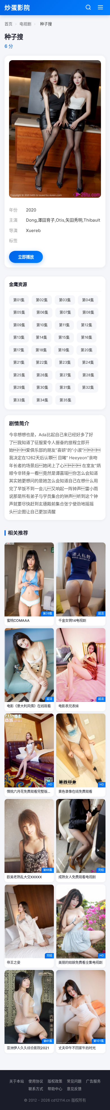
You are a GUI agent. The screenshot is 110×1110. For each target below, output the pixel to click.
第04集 (88, 300)
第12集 (86, 325)
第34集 (42, 400)
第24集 (88, 362)
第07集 (65, 312)
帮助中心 (55, 1089)
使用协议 (35, 1081)
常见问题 (74, 1081)
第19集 (63, 350)
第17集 (18, 350)
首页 (8, 23)
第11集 (64, 325)
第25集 (19, 375)
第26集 (42, 375)
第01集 (19, 300)
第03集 (65, 300)
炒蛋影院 (17, 7)
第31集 (65, 387)
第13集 (19, 337)
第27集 (65, 375)
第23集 (65, 362)
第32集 (88, 387)
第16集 (86, 337)
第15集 (64, 337)
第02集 (42, 300)
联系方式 (35, 1089)
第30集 (42, 387)
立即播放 (26, 257)
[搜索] (88, 8)
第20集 (87, 350)
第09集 (19, 325)
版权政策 (55, 1081)
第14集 (41, 337)
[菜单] (100, 7)
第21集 (19, 362)
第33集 (19, 400)
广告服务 (93, 1081)
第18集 (41, 350)
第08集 (88, 312)
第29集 (19, 387)
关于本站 (16, 1081)
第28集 (88, 375)
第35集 (65, 400)
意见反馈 (74, 1089)
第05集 (19, 312)
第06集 (42, 312)
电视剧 (25, 23)
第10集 (42, 325)
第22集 (42, 362)
